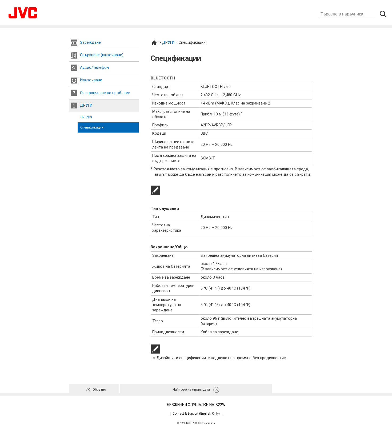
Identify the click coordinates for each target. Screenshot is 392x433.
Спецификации (91, 127)
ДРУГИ (86, 105)
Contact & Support (196, 413)
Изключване (91, 80)
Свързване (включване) (101, 55)
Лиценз (86, 117)
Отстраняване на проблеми (105, 93)
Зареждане (90, 42)
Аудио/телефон (94, 67)
